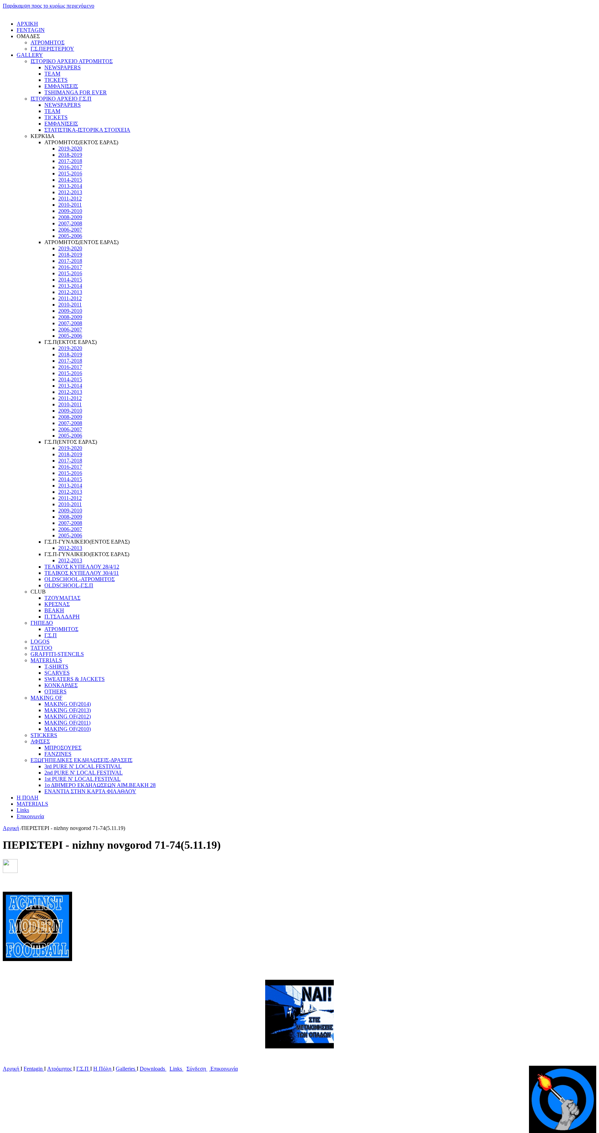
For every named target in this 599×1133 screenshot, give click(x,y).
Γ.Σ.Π (50, 635)
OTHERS (55, 691)
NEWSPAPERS (62, 67)
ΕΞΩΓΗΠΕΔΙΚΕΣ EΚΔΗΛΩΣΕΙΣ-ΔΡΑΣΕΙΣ (81, 760)
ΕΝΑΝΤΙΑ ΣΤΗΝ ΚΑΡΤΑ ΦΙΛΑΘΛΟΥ (90, 791)
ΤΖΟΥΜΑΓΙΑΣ (62, 598)
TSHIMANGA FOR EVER (75, 92)
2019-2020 (70, 149)
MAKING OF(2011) (67, 723)
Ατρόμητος (60, 1069)
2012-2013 (70, 192)
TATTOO (41, 648)
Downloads (153, 1069)
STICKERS (44, 735)
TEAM (52, 74)
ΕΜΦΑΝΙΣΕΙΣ (61, 86)
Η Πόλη (103, 1069)
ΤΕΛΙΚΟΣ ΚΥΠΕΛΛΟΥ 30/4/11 (81, 573)
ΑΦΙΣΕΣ (40, 741)
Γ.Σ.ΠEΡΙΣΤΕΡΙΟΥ (52, 49)
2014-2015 (70, 180)
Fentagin (34, 1069)
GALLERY (30, 55)
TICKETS (56, 80)
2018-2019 (70, 155)
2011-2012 (70, 198)
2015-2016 (70, 173)
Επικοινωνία (30, 816)
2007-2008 (70, 223)
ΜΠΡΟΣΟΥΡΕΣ (62, 748)
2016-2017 (70, 167)
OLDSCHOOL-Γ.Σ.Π (68, 585)
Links (23, 810)
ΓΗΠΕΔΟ (42, 623)
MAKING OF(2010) (67, 729)
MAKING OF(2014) (67, 704)
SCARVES (57, 673)
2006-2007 (70, 230)
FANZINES (57, 754)
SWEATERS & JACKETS (74, 679)
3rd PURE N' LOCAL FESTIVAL (83, 766)
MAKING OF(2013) (67, 710)
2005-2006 (70, 236)
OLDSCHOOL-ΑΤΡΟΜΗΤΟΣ (79, 579)
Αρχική (11, 828)
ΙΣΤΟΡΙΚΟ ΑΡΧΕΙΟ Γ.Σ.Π (61, 99)
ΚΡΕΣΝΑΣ (57, 604)
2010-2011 (70, 205)
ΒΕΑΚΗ (54, 610)
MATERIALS (46, 660)
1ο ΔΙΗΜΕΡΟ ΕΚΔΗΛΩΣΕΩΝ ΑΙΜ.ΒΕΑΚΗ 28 (100, 785)
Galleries (126, 1069)
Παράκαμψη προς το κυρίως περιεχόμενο (48, 6)
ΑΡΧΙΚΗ (27, 24)
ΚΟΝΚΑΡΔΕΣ (61, 685)
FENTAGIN (31, 30)
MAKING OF (46, 698)
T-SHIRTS (56, 666)
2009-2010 (70, 211)
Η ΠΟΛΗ (27, 798)
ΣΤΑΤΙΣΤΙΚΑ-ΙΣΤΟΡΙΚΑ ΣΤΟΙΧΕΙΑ (87, 130)
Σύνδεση (196, 1069)
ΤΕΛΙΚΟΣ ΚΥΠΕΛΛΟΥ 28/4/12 (81, 567)
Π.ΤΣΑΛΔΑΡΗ (62, 617)
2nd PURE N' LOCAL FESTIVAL (83, 773)
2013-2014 (70, 186)
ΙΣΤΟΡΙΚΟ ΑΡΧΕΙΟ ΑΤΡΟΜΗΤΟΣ (72, 61)
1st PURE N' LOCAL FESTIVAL (82, 779)
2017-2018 (70, 161)
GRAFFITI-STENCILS (57, 654)
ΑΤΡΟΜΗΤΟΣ (47, 42)
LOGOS (40, 642)
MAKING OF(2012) (67, 716)
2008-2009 (70, 217)
